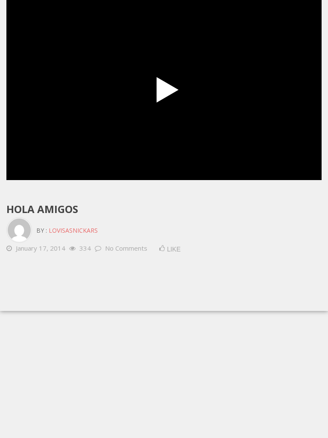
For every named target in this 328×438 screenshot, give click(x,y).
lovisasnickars (73, 230)
